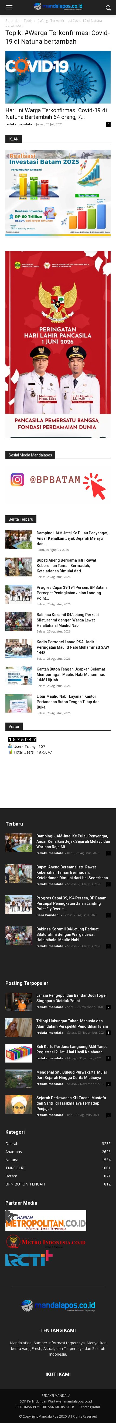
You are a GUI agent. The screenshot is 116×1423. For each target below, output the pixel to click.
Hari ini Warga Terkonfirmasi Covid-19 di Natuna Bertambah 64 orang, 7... (56, 113)
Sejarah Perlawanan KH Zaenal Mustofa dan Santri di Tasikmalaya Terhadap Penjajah (71, 1103)
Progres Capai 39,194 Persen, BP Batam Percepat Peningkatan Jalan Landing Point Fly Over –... (71, 903)
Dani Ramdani (48, 915)
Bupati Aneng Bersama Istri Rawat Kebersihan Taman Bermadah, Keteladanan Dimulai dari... (66, 565)
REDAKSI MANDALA (56, 1395)
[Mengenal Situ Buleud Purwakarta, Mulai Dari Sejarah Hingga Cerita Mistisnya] (18, 1079)
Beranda (12, 20)
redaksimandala (18, 124)
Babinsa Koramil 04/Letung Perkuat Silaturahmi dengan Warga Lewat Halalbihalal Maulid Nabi (68, 620)
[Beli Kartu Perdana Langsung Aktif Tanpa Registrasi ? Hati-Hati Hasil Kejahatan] (18, 1053)
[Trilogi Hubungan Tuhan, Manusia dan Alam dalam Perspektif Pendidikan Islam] (18, 1027)
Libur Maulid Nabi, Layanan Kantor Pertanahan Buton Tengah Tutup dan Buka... (68, 701)
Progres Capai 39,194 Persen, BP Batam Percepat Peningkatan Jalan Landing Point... (72, 592)
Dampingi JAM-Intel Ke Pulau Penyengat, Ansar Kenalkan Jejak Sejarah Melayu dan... (72, 538)
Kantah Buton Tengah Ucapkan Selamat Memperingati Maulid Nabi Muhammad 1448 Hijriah (71, 674)
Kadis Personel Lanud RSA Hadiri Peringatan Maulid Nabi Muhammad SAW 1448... (73, 647)
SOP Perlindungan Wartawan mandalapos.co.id (56, 1401)
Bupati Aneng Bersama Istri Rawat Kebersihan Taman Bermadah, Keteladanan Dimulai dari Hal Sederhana (72, 872)
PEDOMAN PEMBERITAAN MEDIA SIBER (45, 1407)
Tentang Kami (89, 1407)
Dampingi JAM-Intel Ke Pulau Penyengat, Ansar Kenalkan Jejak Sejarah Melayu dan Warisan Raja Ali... (73, 841)
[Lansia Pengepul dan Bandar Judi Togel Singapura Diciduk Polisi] (18, 1002)
